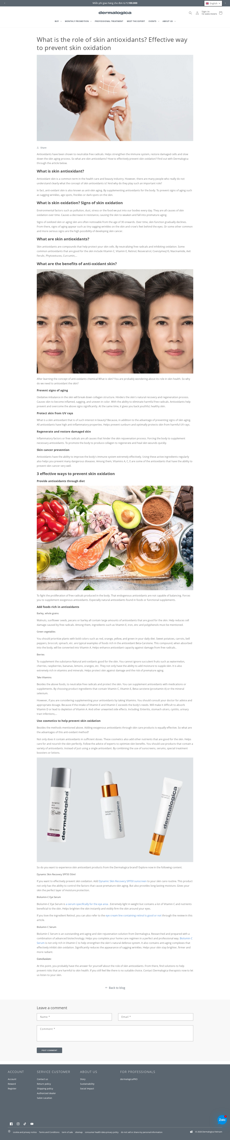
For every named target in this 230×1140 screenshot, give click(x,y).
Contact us (42, 1079)
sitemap (79, 1132)
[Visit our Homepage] (115, 13)
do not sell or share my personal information (141, 1132)
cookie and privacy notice (25, 1132)
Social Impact (87, 1088)
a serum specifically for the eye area (87, 904)
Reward (12, 1083)
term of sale (67, 1132)
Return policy (44, 1083)
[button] (58, 21)
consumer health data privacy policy (102, 1132)
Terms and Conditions (49, 1132)
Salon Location (44, 1097)
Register (12, 1088)
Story (82, 1079)
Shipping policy (45, 1088)
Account (12, 1079)
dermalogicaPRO (129, 1079)
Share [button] (43, 147)
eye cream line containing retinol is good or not (133, 915)
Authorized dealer (46, 1093)
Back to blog (117, 988)
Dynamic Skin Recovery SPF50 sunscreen (123, 881)
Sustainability (87, 1083)
